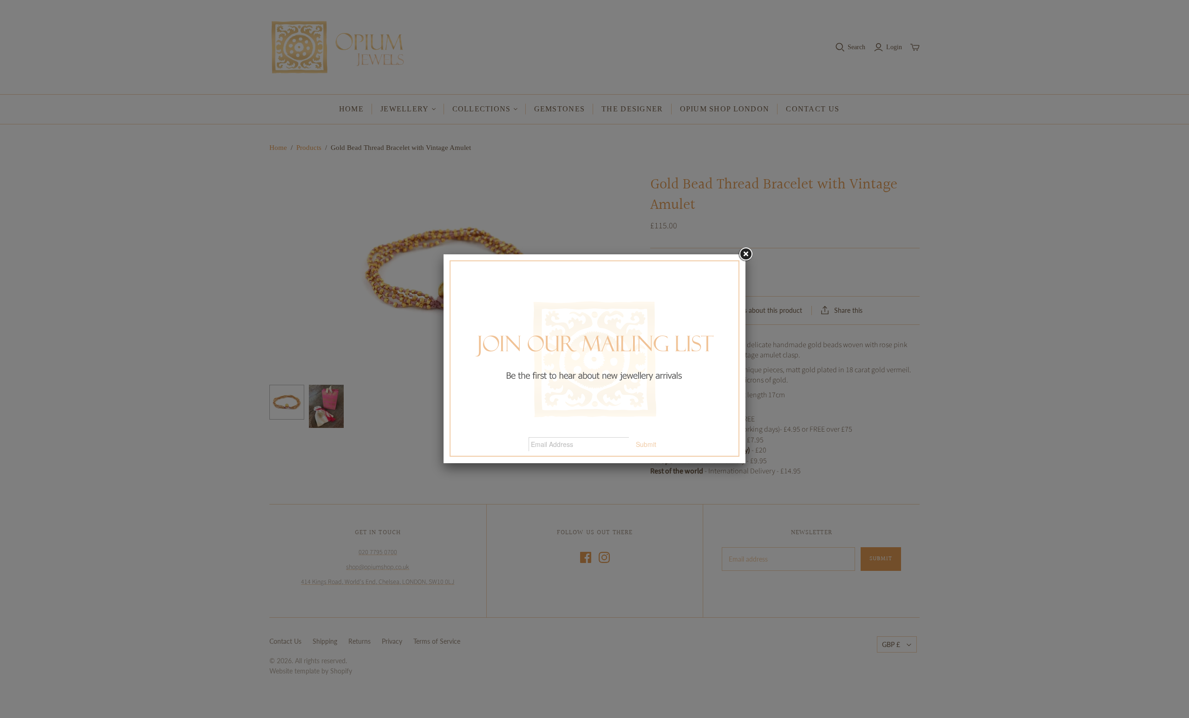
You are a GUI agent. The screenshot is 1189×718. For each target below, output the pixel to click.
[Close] (745, 254)
